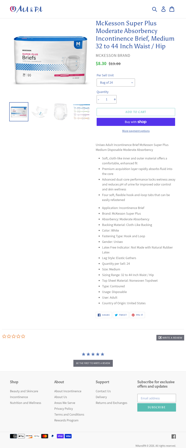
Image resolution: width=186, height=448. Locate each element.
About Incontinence (67, 391)
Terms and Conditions (69, 414)
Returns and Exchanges (111, 403)
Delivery (101, 397)
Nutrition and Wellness (25, 403)
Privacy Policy (63, 408)
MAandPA (141, 445)
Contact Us (103, 391)
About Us (60, 397)
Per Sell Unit (105, 75)
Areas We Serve (64, 403)
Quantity (102, 92)
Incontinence (19, 397)
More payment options (136, 131)
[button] (170, 338)
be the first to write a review (93, 363)
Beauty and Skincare (24, 391)
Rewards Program (66, 420)
